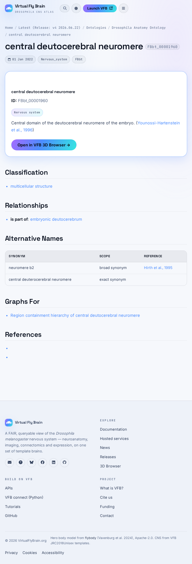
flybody (90, 538)
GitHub (11, 515)
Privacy (11, 552)
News (105, 447)
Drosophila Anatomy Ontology (139, 28)
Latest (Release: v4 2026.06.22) (49, 28)
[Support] (9, 462)
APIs (9, 488)
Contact (107, 515)
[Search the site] (64, 8)
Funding (107, 506)
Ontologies (96, 28)
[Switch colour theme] (76, 8)
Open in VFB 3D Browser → (44, 144)
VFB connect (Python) (24, 497)
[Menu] (123, 8)
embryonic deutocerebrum (56, 219)
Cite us (106, 497)
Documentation (113, 429)
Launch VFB (97, 8)
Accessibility (53, 552)
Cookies (29, 552)
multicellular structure (31, 186)
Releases (108, 457)
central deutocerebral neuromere (40, 35)
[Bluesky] (31, 462)
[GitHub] (64, 462)
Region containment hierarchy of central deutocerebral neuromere (75, 315)
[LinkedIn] (53, 462)
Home (9, 28)
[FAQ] (20, 462)
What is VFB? (112, 488)
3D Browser (110, 466)
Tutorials (12, 506)
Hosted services (114, 438)
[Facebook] (42, 462)
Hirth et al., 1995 (158, 267)
